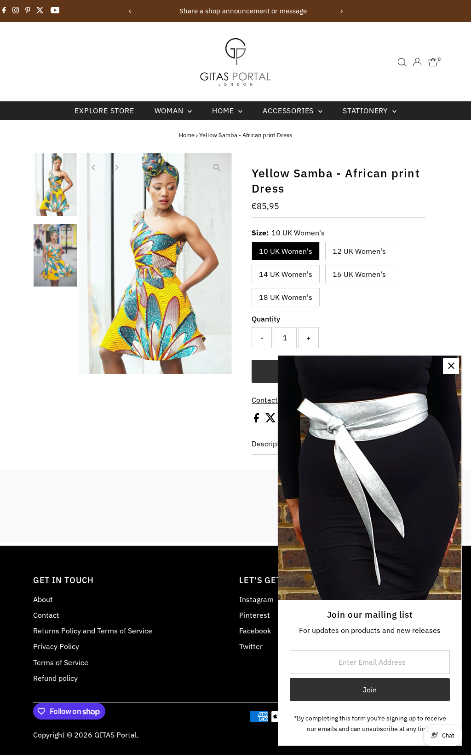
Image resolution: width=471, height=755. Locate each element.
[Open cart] (433, 62)
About (43, 599)
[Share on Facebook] (257, 419)
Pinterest (254, 615)
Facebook (255, 630)
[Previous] (130, 11)
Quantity (266, 318)
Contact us (269, 400)
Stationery (366, 110)
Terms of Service (60, 662)
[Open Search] (402, 62)
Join (370, 689)
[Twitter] (40, 11)
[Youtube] (55, 11)
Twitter (251, 646)
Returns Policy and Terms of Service (92, 630)
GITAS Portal (115, 734)
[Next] (341, 11)
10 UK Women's (285, 251)
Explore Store (104, 110)
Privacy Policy (56, 646)
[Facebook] (4, 11)
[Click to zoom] (217, 168)
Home (224, 110)
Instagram (256, 599)
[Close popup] (451, 366)
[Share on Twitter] (271, 419)
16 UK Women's (359, 274)
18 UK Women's (285, 297)
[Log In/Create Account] (417, 62)
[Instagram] (15, 11)
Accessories (289, 110)
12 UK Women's (359, 251)
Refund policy (55, 678)
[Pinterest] (28, 11)
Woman (170, 110)
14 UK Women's (285, 274)
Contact (46, 615)
